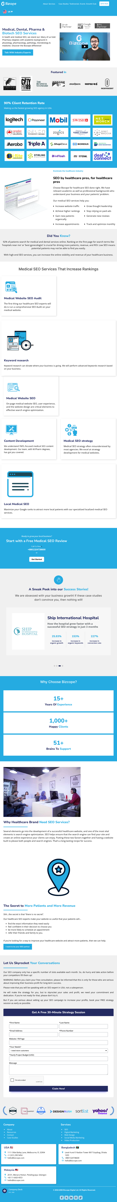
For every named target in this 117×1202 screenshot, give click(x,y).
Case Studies (64, 4)
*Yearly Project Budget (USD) (21, 1055)
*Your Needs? (15, 1047)
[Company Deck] (4, 1191)
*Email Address (15, 1031)
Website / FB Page (16, 1039)
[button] (54, 665)
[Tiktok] (80, 1198)
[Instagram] (76, 1198)
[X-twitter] (66, 1198)
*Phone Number (66, 1031)
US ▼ (10, 12)
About (45, 4)
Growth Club (91, 4)
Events (82, 4)
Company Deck (15, 1189)
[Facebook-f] (62, 1198)
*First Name (14, 1023)
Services (52, 4)
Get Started (37, 559)
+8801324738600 (36, 549)
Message (13, 1063)
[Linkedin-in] (71, 1198)
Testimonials (74, 4)
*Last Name (64, 1023)
